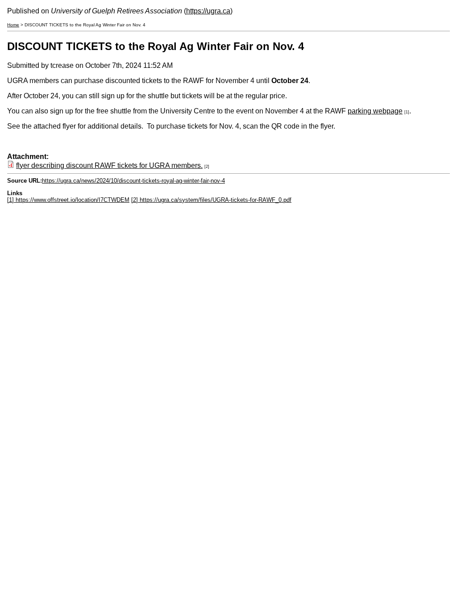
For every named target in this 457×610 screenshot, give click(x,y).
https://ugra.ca (208, 11)
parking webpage (375, 111)
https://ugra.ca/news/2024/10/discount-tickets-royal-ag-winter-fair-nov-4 (133, 180)
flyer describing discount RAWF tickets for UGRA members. (109, 165)
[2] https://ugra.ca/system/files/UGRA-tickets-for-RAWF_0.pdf (211, 199)
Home (13, 24)
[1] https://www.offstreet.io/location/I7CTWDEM (68, 199)
